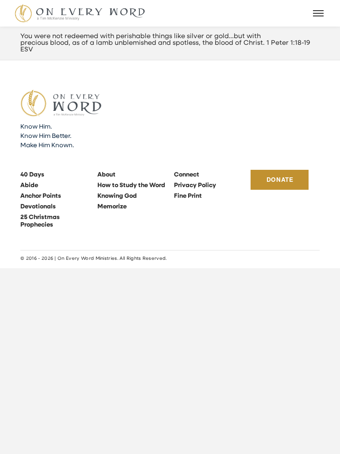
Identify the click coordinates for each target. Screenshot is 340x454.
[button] (318, 13)
